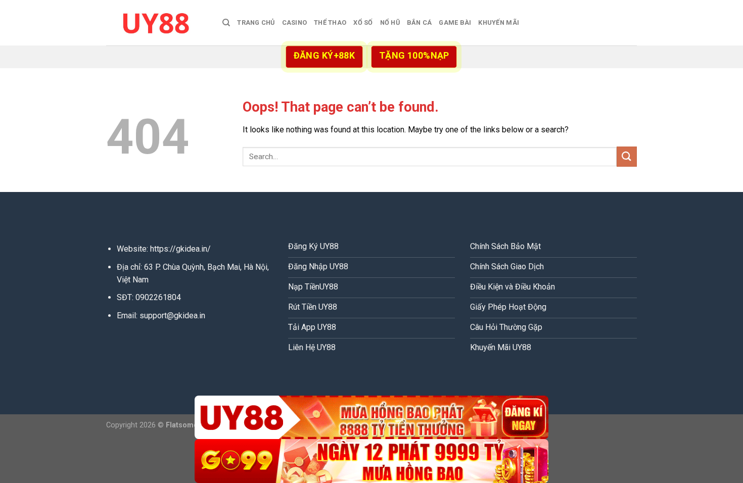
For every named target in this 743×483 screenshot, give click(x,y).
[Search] (226, 22)
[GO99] (371, 461)
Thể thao (330, 22)
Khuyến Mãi (498, 22)
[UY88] (156, 22)
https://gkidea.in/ (180, 249)
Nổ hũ (390, 22)
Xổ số (363, 22)
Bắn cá (419, 22)
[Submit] (627, 156)
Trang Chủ (255, 22)
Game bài (455, 22)
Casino (294, 22)
